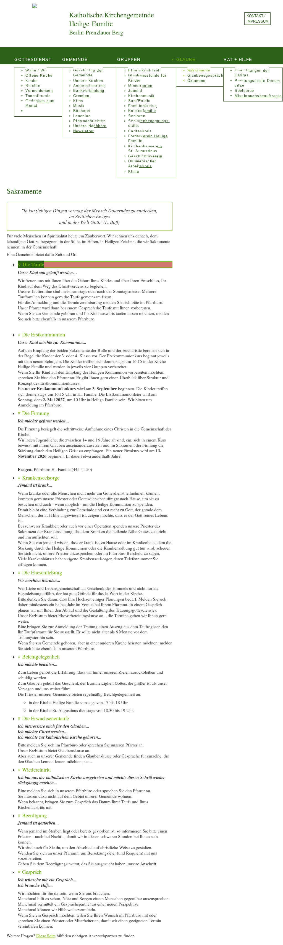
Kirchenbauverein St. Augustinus (145, 148)
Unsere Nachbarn (90, 126)
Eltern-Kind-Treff (144, 71)
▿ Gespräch (30, 871)
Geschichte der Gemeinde (88, 73)
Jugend (135, 91)
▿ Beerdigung (32, 815)
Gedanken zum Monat (39, 103)
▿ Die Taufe (31, 264)
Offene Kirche (39, 75)
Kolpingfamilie (142, 111)
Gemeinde (75, 59)
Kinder (31, 80)
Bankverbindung (88, 91)
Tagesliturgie (38, 96)
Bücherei (81, 111)
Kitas (78, 101)
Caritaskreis (140, 131)
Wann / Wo (36, 71)
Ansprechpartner (89, 86)
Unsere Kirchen (88, 80)
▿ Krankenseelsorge (38, 477)
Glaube (185, 59)
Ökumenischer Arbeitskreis (142, 163)
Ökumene (196, 80)
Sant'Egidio (139, 101)
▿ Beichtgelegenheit (39, 656)
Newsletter (83, 131)
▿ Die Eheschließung (40, 572)
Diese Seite (46, 935)
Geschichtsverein (145, 156)
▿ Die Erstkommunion (41, 334)
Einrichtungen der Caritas (252, 73)
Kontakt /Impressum (258, 18)
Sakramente (199, 71)
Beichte (32, 86)
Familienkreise (142, 106)
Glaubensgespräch (205, 75)
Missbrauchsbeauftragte (258, 96)
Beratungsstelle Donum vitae (257, 83)
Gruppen (129, 59)
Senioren (136, 116)
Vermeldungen (39, 91)
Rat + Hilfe (238, 59)
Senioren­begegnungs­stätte (149, 123)
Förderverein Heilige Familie (148, 138)
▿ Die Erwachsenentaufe (43, 718)
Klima (133, 171)
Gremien (81, 96)
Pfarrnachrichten (89, 121)
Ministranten (140, 86)
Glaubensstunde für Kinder (147, 78)
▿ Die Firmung (33, 412)
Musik (79, 106)
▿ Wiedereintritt (34, 769)
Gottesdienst (32, 59)
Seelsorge (244, 91)
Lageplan (82, 116)
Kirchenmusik (141, 96)
